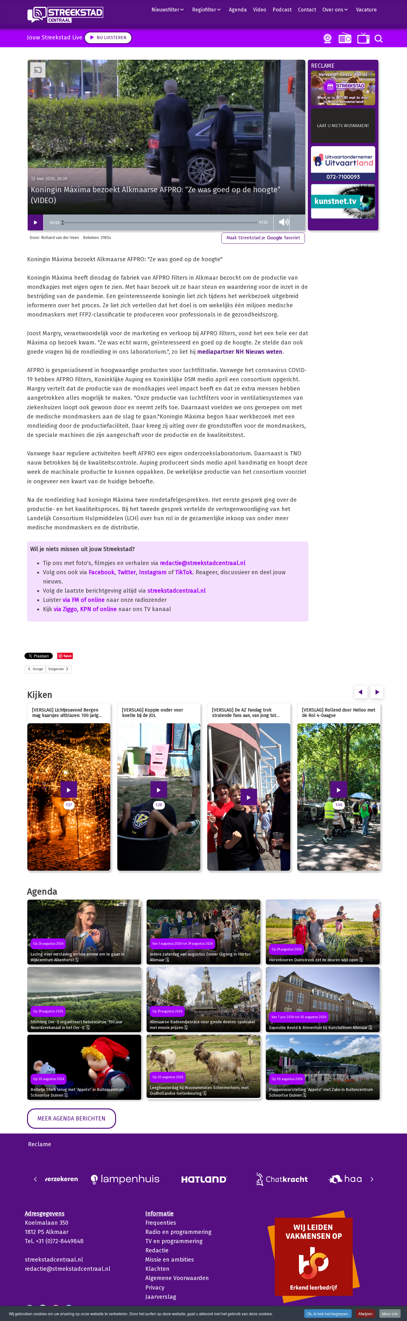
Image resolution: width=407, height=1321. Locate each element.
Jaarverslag (160, 1296)
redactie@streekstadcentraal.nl (202, 563)
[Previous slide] (35, 1179)
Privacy (154, 1287)
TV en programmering (174, 1241)
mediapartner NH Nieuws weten (239, 351)
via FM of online (84, 599)
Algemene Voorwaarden (177, 1278)
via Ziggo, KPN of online (85, 609)
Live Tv (362, 38)
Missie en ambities (169, 1259)
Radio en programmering (178, 1232)
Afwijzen (365, 1313)
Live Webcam (326, 38)
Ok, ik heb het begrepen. (328, 1313)
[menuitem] (170, 9)
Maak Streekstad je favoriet (263, 238)
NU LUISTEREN (343, 37)
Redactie (157, 1250)
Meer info (390, 1313)
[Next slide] (371, 1179)
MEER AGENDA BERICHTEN (72, 1118)
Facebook (101, 572)
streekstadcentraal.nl (177, 590)
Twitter (127, 572)
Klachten (157, 1268)
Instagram (153, 572)
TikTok (183, 572)
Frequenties (160, 1222)
